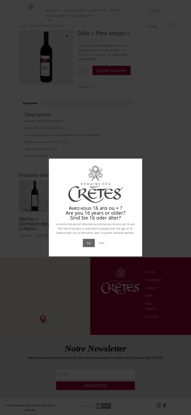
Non (101, 243)
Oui (89, 243)
